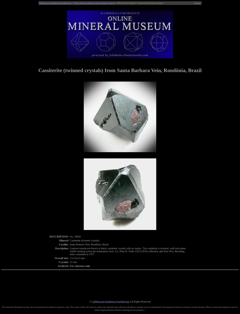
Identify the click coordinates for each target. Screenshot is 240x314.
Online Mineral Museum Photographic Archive (94, 3)
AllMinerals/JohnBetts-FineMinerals (55, 3)
